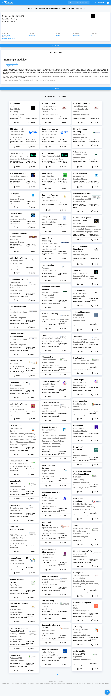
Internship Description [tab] (12, 64)
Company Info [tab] (10, 65)
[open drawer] (2, 3)
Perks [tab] (7, 66)
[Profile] (108, 2)
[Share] (107, 692)
